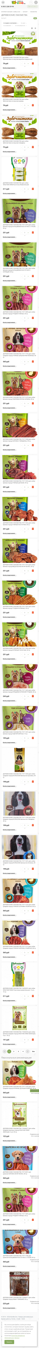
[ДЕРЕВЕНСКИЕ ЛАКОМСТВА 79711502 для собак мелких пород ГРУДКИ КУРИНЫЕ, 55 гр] (19, 593)
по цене (23, 23)
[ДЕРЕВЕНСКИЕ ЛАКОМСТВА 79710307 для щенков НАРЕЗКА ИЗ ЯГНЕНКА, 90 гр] (19, 1158)
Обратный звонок (32, 6)
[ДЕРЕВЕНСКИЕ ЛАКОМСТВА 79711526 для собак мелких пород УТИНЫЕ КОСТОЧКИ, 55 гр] (19, 509)
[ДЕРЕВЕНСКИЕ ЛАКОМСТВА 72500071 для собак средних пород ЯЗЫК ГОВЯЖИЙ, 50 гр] (19, 1284)
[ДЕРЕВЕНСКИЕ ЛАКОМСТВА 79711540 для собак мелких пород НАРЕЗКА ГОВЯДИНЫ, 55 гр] (19, 425)
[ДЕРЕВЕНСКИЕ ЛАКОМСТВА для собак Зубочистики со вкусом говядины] (19, 127)
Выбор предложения (9, 68)
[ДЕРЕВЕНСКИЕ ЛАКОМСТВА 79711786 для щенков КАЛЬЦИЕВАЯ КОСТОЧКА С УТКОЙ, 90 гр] (19, 1242)
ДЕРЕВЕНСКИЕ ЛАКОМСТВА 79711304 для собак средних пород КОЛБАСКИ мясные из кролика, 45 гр (19, 775)
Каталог (25, 11)
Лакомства (33, 11)
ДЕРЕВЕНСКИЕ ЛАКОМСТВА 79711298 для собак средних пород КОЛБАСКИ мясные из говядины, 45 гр (19, 819)
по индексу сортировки (10, 23)
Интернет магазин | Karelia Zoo (10, 11)
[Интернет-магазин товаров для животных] (19, 2)
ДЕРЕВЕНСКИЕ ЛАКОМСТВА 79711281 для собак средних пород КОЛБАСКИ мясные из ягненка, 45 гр (19, 862)
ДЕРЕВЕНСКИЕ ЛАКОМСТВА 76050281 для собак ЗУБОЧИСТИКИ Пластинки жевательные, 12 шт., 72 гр (19, 990)
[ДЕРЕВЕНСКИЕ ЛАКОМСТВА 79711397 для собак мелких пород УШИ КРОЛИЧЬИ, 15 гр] (19, 718)
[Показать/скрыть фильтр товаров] (35, 18)
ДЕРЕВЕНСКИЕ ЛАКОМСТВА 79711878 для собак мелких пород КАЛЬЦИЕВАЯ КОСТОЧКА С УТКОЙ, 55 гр (19, 226)
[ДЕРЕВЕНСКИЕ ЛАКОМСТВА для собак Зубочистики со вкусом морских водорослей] (19, 44)
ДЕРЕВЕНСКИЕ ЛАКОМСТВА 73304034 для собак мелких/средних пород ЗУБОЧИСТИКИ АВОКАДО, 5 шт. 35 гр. (19, 1033)
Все (33, 1051)
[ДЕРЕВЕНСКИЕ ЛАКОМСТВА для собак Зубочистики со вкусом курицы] (19, 85)
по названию (7, 25)
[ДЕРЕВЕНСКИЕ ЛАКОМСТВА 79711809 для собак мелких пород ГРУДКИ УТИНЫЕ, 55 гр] (19, 298)
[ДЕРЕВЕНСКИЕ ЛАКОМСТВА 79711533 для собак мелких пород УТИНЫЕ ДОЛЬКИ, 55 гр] (19, 467)
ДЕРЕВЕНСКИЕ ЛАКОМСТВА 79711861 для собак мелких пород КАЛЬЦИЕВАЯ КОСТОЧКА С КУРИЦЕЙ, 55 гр (19, 270)
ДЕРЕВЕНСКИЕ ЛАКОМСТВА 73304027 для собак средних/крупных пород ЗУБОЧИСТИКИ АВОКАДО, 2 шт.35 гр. (19, 1130)
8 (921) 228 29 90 (7, 6)
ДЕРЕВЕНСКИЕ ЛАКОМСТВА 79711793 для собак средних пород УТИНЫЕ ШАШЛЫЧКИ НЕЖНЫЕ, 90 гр (19, 355)
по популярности (20, 25)
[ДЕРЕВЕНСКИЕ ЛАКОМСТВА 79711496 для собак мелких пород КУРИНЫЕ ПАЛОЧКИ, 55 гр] (19, 634)
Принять (9, 1342)
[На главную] (19, 2)
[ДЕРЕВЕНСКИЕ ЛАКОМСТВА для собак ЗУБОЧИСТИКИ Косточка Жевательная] (19, 169)
